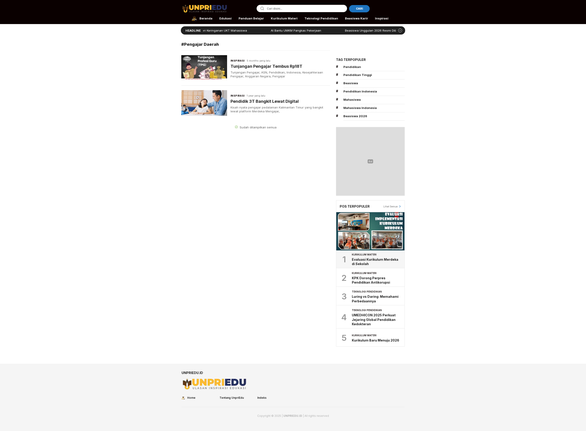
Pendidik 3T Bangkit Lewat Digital (265, 101)
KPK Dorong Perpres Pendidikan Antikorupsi (371, 280)
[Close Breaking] (400, 30)
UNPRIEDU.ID (292, 415)
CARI (359, 8)
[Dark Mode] (401, 9)
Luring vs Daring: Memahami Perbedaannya (375, 299)
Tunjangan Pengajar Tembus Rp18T (266, 66)
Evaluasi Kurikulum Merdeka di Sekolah (375, 262)
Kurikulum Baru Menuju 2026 (375, 340)
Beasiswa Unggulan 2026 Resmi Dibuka (361, 30)
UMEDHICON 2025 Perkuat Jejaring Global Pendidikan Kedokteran (374, 319)
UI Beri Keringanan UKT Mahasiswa (209, 30)
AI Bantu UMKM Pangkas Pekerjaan (283, 30)
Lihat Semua (390, 206)
